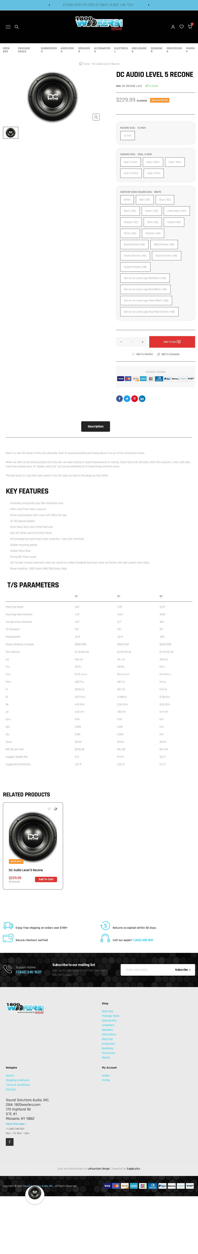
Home (87, 64)
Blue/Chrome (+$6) (134, 244)
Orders (106, 1076)
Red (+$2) (145, 199)
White (127, 199)
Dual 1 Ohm (175, 162)
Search (10, 1076)
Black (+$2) (130, 211)
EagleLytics (133, 1169)
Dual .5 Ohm (130, 162)
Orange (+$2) (131, 222)
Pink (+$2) (152, 222)
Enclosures (139, 50)
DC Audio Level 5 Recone (26, 870)
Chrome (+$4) (153, 233)
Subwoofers (49, 50)
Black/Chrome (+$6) (167, 255)
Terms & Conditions (18, 1085)
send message (15, 1124)
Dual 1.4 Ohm (131, 173)
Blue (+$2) (165, 199)
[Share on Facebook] (119, 398)
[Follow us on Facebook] (10, 1142)
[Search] (16, 27)
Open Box (6, 50)
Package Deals (24, 50)
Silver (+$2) (130, 233)
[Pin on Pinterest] (134, 398)
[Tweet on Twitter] (127, 398)
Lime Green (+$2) (176, 211)
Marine (190, 50)
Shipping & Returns (17, 1080)
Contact (11, 1089)
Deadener (156, 50)
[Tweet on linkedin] (142, 398)
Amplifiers (67, 50)
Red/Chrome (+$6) (164, 244)
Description (95, 426)
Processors (174, 50)
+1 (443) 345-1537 (15, 1129)
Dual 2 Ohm (153, 173)
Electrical (121, 50)
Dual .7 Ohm (153, 162)
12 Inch (127, 135)
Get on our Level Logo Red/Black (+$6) (145, 278)
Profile (106, 1080)
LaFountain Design (99, 1169)
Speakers (84, 50)
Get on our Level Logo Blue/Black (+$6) (145, 289)
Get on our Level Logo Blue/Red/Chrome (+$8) (149, 312)
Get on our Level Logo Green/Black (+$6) (146, 300)
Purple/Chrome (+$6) (135, 267)
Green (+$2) (151, 211)
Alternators (102, 50)
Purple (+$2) (174, 222)
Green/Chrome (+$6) (135, 255)
